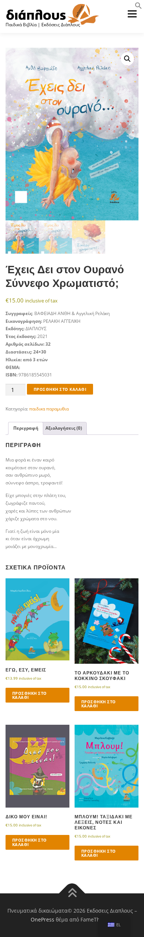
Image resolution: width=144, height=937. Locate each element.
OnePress (42, 919)
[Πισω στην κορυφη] (72, 893)
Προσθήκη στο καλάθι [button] (29, 695)
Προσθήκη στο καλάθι (60, 389)
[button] (138, 7)
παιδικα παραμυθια (49, 409)
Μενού (132, 14)
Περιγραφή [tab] (25, 428)
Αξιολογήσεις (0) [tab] (63, 428)
